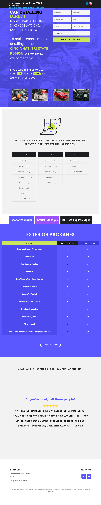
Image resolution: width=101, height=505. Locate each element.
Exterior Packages (21, 220)
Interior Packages (47, 220)
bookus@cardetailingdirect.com (26, 7)
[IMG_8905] (61, 100)
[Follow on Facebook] (87, 3)
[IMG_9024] (20, 100)
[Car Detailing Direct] (40, 100)
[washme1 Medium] (81, 100)
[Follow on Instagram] (90, 3)
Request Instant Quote (71, 40)
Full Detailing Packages (76, 220)
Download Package (50, 345)
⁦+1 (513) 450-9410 (32, 2)
